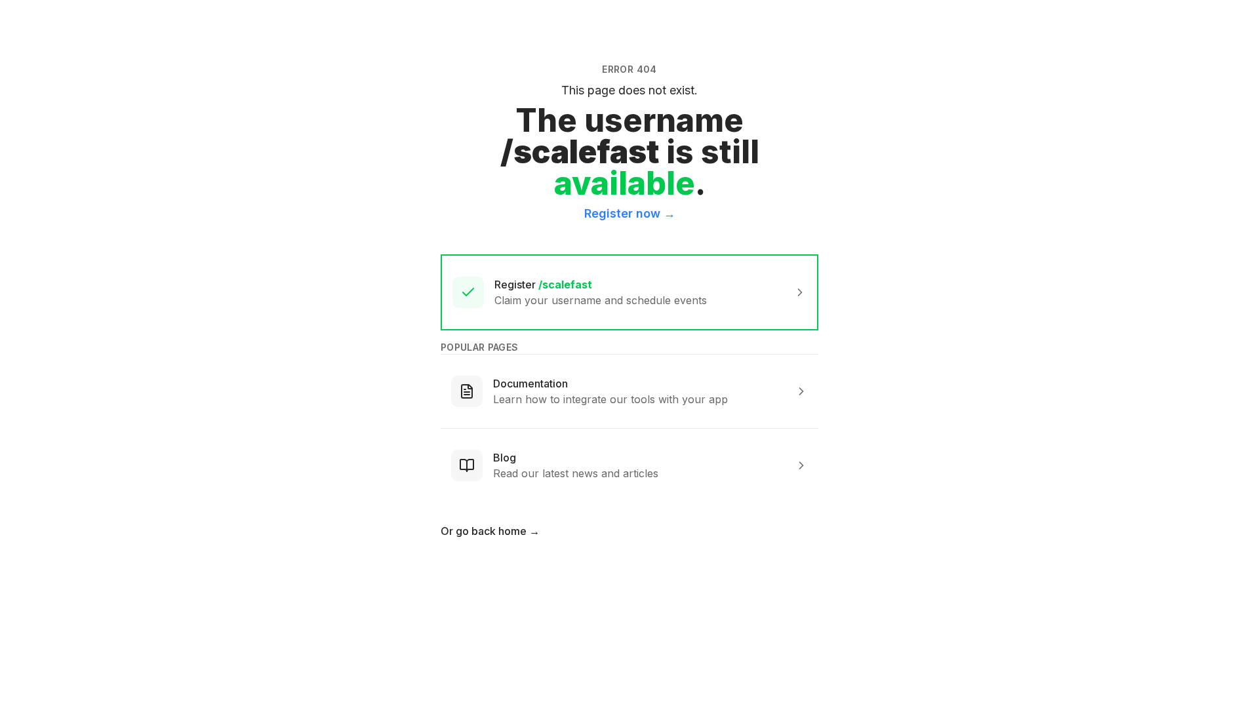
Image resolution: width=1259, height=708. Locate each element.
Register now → (629, 213)
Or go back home (490, 531)
